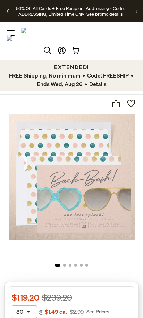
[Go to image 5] (81, 265)
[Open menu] (11, 33)
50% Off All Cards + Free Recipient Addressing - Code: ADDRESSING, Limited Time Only (70, 11)
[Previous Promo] (8, 11)
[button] (62, 50)
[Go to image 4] (75, 265)
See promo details (104, 14)
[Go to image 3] (70, 265)
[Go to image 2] (64, 265)
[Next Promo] (136, 11)
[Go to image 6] (86, 265)
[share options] (116, 103)
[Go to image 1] (57, 265)
